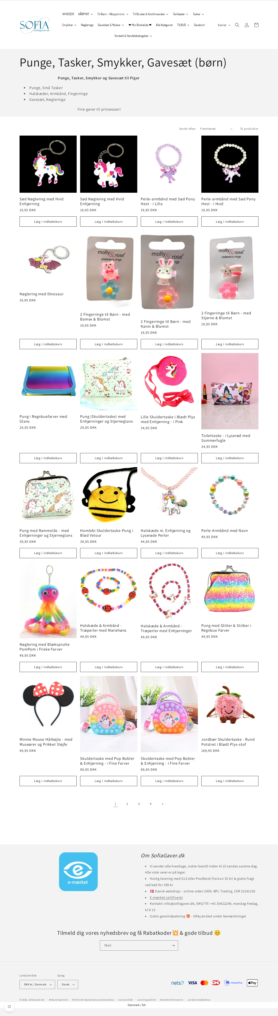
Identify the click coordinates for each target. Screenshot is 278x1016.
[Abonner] (173, 945)
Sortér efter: (187, 129)
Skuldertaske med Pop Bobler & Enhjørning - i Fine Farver (107, 760)
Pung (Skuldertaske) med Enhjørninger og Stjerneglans (106, 418)
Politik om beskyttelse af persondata (93, 999)
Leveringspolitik (146, 999)
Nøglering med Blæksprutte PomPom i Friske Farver (45, 646)
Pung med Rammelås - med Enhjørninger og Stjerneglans (46, 533)
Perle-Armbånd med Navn (224, 530)
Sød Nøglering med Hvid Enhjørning (41, 201)
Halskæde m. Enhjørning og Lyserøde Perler (166, 533)
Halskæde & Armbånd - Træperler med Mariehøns (103, 628)
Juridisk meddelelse (198, 999)
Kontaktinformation (171, 999)
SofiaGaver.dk (36, 999)
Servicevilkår (125, 999)
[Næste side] (162, 804)
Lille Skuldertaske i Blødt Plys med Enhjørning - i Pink (168, 419)
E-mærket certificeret (166, 897)
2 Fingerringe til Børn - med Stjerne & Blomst (226, 315)
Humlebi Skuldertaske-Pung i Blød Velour (106, 533)
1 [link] (115, 804)
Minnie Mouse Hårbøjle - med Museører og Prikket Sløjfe (46, 741)
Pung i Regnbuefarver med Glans (43, 418)
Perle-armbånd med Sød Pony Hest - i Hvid (228, 201)
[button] (237, 25)
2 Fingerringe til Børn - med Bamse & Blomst (105, 316)
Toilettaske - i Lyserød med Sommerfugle (225, 438)
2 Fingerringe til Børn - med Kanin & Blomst (166, 324)
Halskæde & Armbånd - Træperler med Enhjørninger (166, 628)
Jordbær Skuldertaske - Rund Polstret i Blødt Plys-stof (228, 741)
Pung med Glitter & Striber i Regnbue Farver (226, 628)
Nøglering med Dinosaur (41, 293)
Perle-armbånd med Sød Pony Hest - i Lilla (168, 201)
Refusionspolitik (58, 999)
